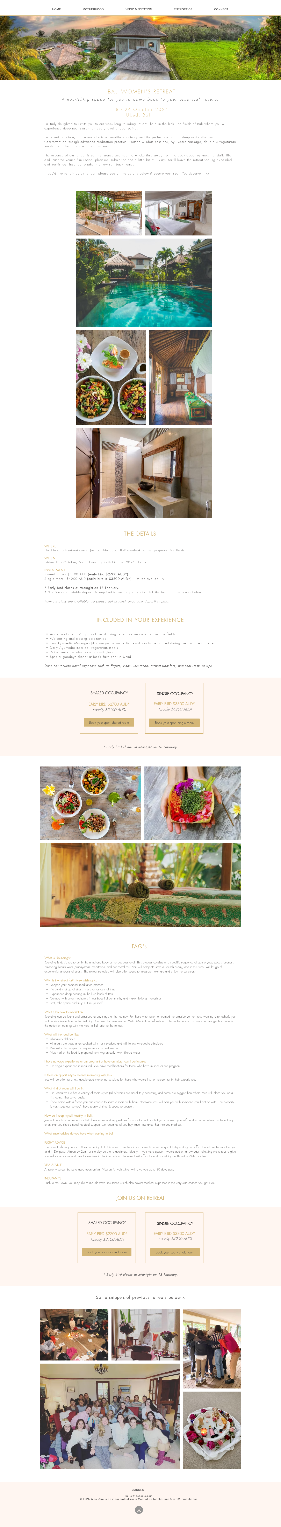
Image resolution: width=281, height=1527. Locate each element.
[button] (93, 9)
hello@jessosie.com (139, 1495)
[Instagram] (139, 1510)
